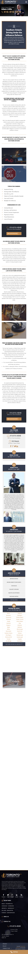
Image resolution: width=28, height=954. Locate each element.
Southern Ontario (8, 633)
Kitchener (20, 625)
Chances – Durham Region (8, 912)
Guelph (8, 621)
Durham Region (19, 617)
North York (19, 631)
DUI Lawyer (16, 44)
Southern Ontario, (6, 388)
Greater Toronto (19, 619)
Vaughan (20, 639)
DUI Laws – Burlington (7, 910)
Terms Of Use (6, 948)
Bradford (20, 613)
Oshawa (20, 633)
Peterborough (20, 635)
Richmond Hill (8, 637)
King (20, 623)
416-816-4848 (12, 11)
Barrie (8, 613)
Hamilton (8, 623)
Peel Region (8, 635)
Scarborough (20, 637)
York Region (19, 641)
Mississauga (20, 629)
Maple (8, 627)
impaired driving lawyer (17, 383)
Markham (20, 627)
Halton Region (20, 621)
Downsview (8, 617)
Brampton (8, 615)
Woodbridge (8, 641)
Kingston (9, 625)
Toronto (8, 639)
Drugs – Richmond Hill (7, 903)
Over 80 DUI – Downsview (8, 905)
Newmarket (8, 631)
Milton (8, 629)
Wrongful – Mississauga (8, 908)
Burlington (19, 615)
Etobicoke (8, 619)
